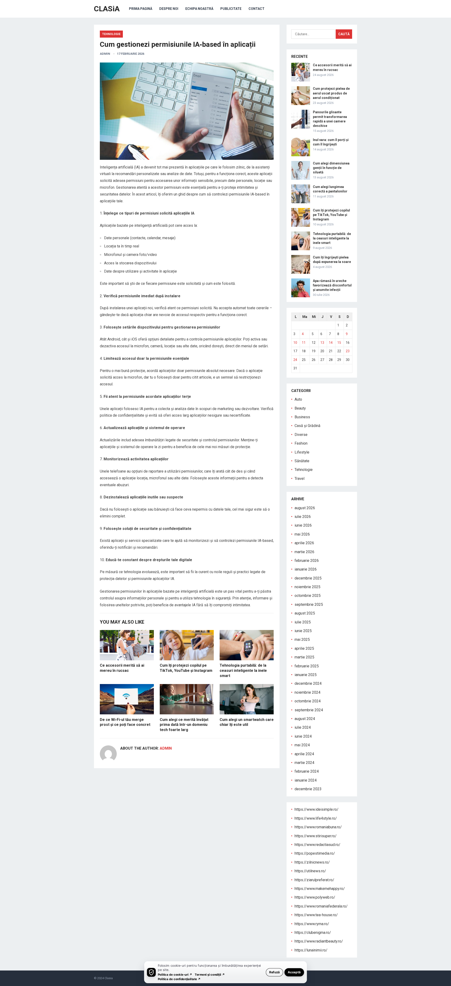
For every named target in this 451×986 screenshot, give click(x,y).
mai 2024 (302, 745)
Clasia (109, 978)
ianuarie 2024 (306, 780)
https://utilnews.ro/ (310, 871)
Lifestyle (302, 452)
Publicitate (230, 9)
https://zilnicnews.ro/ (312, 862)
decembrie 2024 (308, 683)
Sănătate (302, 461)
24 (295, 360)
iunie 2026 (303, 525)
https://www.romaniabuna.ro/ (318, 827)
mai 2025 (302, 639)
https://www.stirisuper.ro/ (316, 836)
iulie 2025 (303, 622)
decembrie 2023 (308, 789)
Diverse (301, 434)
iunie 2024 (303, 736)
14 (331, 342)
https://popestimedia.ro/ (315, 853)
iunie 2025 (303, 631)
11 (304, 342)
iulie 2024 (303, 727)
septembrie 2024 (309, 710)
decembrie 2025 (308, 578)
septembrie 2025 (309, 604)
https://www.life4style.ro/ (316, 818)
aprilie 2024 (304, 754)
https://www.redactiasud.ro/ (317, 844)
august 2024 (305, 718)
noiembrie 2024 (307, 692)
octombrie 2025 (308, 595)
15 (339, 342)
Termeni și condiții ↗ (210, 974)
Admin (105, 53)
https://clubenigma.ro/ (313, 932)
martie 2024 (304, 762)
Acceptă (294, 972)
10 (295, 342)
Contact (256, 9)
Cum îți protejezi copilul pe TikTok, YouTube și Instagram (331, 214)
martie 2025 (304, 657)
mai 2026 (302, 534)
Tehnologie (111, 34)
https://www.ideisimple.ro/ (316, 809)
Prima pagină (140, 9)
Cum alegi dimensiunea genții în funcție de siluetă (331, 167)
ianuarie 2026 (306, 569)
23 (348, 351)
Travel (299, 478)
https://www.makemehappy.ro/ (320, 888)
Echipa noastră (199, 9)
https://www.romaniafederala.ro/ (321, 906)
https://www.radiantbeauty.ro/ (319, 941)
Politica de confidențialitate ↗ (179, 979)
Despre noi (168, 9)
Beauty (300, 408)
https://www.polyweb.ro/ (315, 897)
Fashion (301, 443)
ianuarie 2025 (306, 675)
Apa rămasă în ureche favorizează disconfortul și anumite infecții (332, 285)
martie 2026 (304, 552)
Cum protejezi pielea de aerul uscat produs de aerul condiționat (331, 93)
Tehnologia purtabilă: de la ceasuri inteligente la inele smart (243, 670)
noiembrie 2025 (307, 587)
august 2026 (305, 508)
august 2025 (305, 613)
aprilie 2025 (304, 648)
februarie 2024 (307, 771)
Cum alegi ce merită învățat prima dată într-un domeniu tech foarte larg (184, 724)
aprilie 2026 (304, 543)
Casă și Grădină (307, 425)
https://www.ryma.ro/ (312, 924)
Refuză (274, 972)
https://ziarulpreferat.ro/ (314, 880)
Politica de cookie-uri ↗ (175, 974)
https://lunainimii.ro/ (311, 950)
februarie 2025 (307, 666)
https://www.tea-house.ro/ (316, 915)
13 (322, 342)
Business (302, 417)
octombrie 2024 (308, 701)
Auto (298, 399)
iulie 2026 (303, 516)
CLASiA (107, 8)
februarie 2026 (307, 560)
